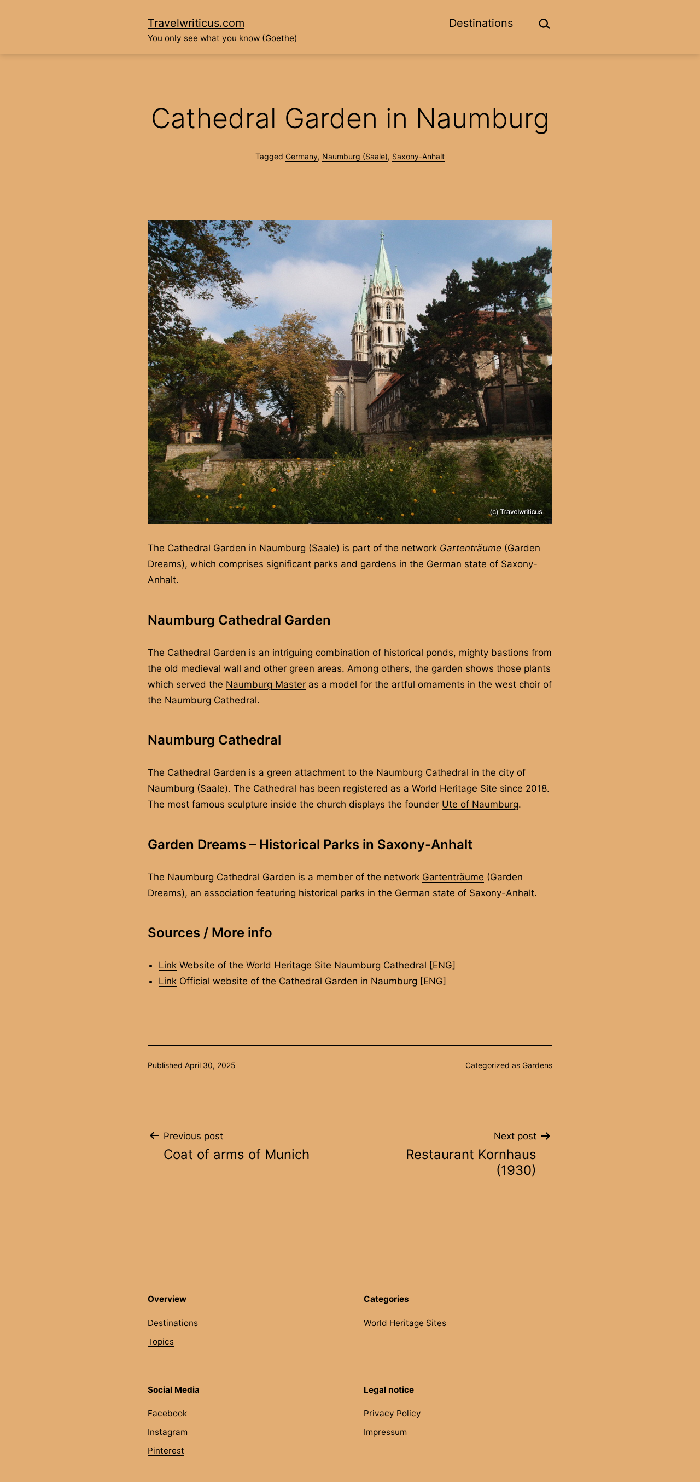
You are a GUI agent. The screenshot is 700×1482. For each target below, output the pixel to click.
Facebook (167, 1413)
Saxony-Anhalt (418, 156)
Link (168, 965)
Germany (301, 156)
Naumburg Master (266, 684)
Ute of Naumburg (480, 804)
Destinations (481, 23)
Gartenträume (453, 877)
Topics (161, 1341)
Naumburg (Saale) (355, 156)
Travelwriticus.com (196, 23)
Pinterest (166, 1450)
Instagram (168, 1432)
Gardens (537, 1065)
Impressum (385, 1432)
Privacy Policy (392, 1413)
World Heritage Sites (405, 1323)
